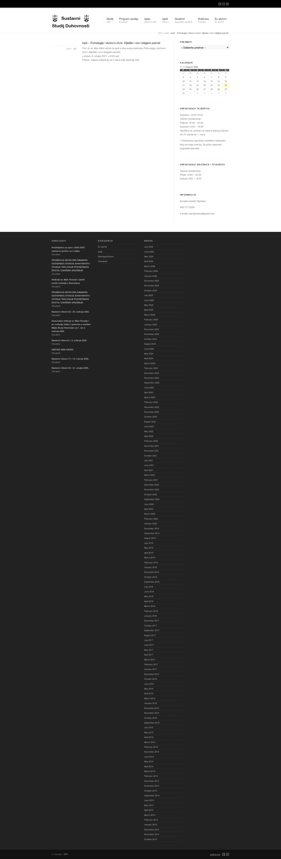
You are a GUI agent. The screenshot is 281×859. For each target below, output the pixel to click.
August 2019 (150, 537)
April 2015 (148, 737)
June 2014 (149, 756)
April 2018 (148, 601)
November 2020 (151, 489)
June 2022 (149, 426)
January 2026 (150, 275)
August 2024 (150, 343)
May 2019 (148, 547)
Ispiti (166, 32)
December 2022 (151, 406)
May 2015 (148, 732)
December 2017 (151, 620)
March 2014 (149, 771)
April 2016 (148, 693)
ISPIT (69, 48)
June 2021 (149, 465)
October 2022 (150, 416)
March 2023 (149, 397)
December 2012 (151, 829)
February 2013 (151, 819)
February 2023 (151, 402)
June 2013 (149, 800)
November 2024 (151, 333)
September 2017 (151, 630)
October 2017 (150, 625)
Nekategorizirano (106, 256)
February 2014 (151, 775)
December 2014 (151, 751)
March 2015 (149, 742)
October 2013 (150, 790)
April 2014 (148, 766)
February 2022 (151, 440)
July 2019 (148, 542)
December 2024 (151, 329)
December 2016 (151, 674)
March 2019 (149, 557)
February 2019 (151, 562)
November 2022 (151, 411)
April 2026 (148, 261)
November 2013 (151, 785)
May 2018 (148, 596)
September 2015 (151, 722)
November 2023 (151, 377)
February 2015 (151, 746)
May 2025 (148, 304)
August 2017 (150, 635)
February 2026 (151, 270)
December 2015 (151, 708)
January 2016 (150, 703)
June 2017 (149, 644)
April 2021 (148, 470)
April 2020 (148, 508)
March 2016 (149, 698)
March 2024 (149, 363)
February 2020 (151, 518)
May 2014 (148, 761)
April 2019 (148, 552)
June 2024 (149, 348)
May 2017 (148, 649)
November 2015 (151, 712)
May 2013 (148, 805)
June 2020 (149, 504)
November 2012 (151, 834)
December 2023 (151, 372)
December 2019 (151, 528)
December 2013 (151, 780)
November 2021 (151, 450)
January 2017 (150, 669)
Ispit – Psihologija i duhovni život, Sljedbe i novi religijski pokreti (121, 43)
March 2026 (149, 266)
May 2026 (148, 256)
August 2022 (150, 421)
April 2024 (148, 358)
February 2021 (151, 479)
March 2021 (149, 474)
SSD (71, 20)
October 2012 (150, 839)
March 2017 (149, 659)
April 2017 (148, 654)
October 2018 (150, 576)
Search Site (227, 4)
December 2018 (151, 571)
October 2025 (150, 290)
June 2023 (149, 387)
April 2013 (148, 809)
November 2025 (151, 285)
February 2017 (151, 664)
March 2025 (149, 314)
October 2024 (150, 338)
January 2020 (150, 523)
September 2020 (151, 499)
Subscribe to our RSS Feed (224, 4)
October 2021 (150, 455)
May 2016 (148, 688)
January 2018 (150, 615)
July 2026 (148, 246)
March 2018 (149, 605)
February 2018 (151, 610)
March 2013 (149, 814)
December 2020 (151, 484)
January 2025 (150, 324)
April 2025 (148, 309)
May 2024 (148, 353)
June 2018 (149, 591)
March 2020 (149, 513)
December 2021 (151, 445)
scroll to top (215, 854)
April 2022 (148, 436)
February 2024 (151, 367)
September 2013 (151, 795)
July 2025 (148, 295)
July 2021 (148, 460)
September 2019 (151, 533)
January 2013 (150, 824)
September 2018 (151, 581)
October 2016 (150, 678)
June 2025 (149, 300)
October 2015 (150, 717)
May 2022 (148, 431)
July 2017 (148, 639)
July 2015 (148, 727)
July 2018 (148, 586)
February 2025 (151, 319)
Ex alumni (102, 246)
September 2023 (151, 382)
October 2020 (150, 494)
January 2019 (150, 567)
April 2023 (148, 392)
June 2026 (149, 251)
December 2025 (151, 280)
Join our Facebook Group (220, 4)
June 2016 (149, 683)
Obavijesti (102, 261)
